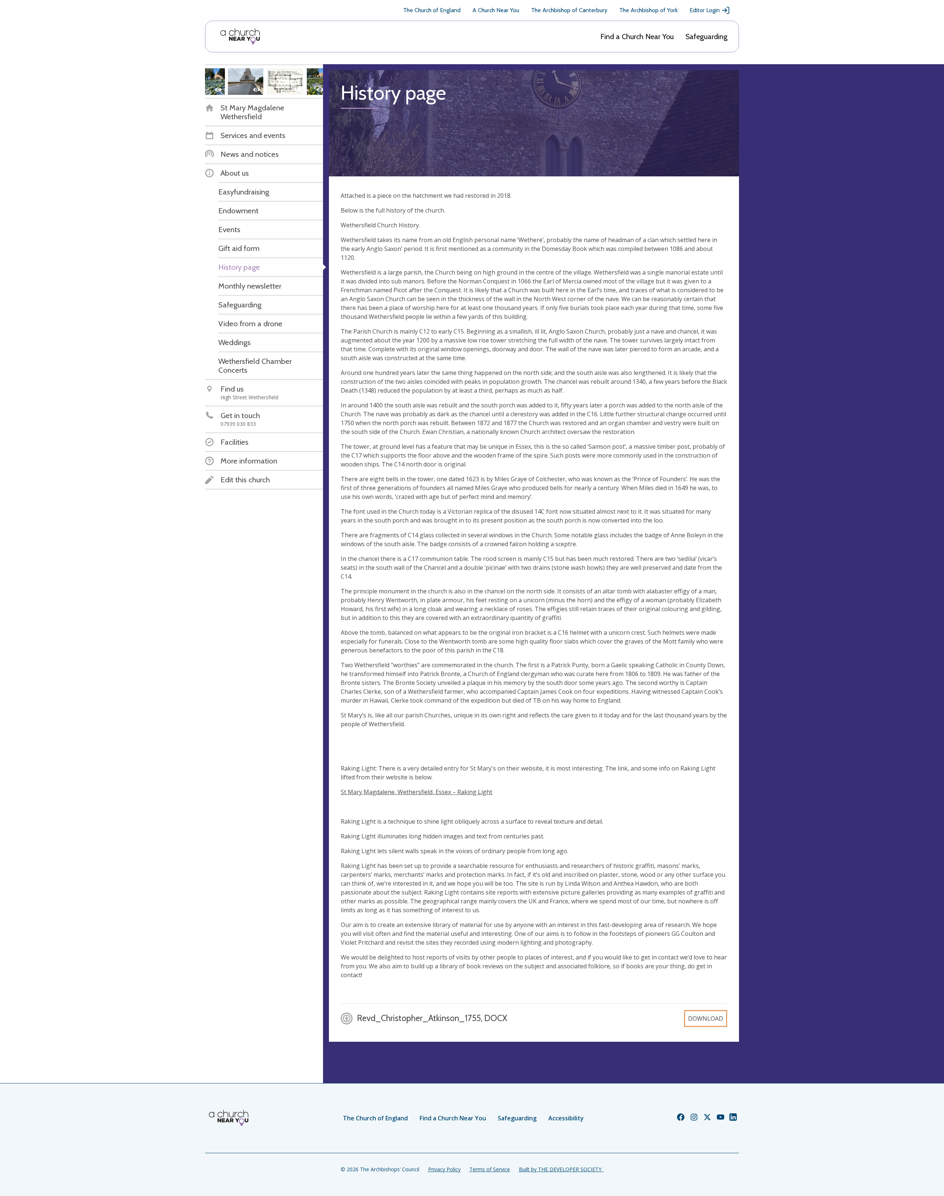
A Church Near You (495, 10)
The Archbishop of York (648, 10)
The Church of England (432, 10)
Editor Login (705, 10)
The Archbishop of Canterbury (569, 10)
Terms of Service (489, 1169)
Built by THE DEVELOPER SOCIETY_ (561, 1169)
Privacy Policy (444, 1169)
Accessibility (566, 1118)
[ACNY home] (240, 36)
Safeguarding (707, 36)
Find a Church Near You (637, 36)
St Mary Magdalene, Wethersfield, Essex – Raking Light (416, 792)
